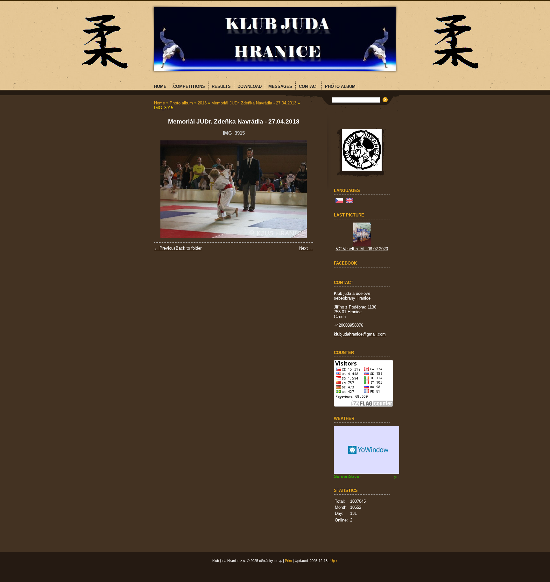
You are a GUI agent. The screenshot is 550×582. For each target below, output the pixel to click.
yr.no (399, 476)
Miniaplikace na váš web (369, 450)
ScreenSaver (347, 476)
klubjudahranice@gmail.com (360, 334)
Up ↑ (334, 561)
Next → (306, 248)
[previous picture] (164, 189)
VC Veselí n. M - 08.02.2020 (362, 248)
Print (288, 561)
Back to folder (188, 248)
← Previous (165, 248)
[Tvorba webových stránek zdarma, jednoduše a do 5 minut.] (281, 561)
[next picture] (303, 189)
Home (159, 103)
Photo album (181, 103)
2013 (202, 103)
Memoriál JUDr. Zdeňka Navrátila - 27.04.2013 (253, 103)
